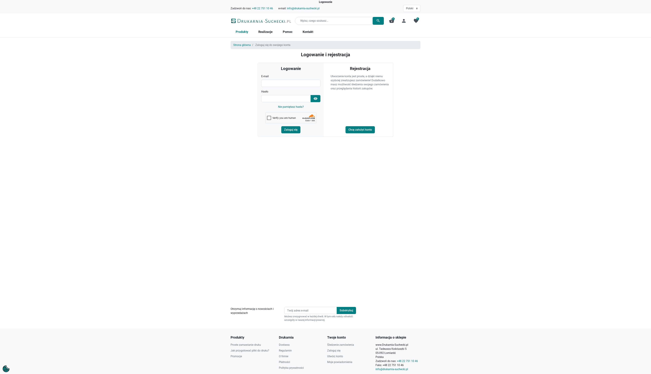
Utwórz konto (335, 356)
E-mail (265, 76)
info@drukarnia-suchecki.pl (303, 8)
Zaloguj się (291, 129)
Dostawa (284, 344)
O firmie (283, 356)
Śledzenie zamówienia (340, 344)
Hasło (264, 91)
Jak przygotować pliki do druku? (250, 350)
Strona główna (242, 45)
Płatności (284, 362)
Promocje (236, 356)
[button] (391, 20)
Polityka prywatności (291, 367)
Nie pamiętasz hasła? (291, 106)
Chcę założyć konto (360, 129)
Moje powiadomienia (339, 362)
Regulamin (285, 350)
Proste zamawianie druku (246, 344)
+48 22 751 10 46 (262, 8)
